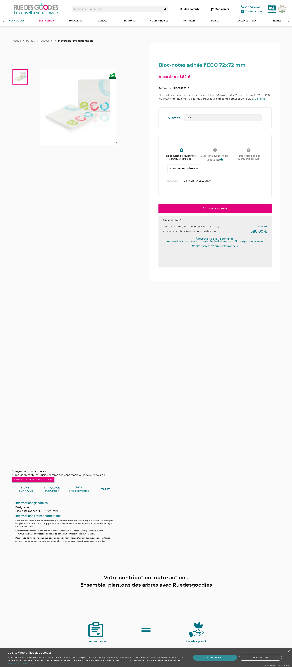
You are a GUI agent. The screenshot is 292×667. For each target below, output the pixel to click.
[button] (78, 107)
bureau (30, 41)
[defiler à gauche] (3, 21)
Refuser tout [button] (260, 657)
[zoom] (115, 141)
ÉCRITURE (129, 21)
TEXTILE (277, 21)
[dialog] (146, 657)
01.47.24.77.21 (252, 7)
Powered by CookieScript (277, 665)
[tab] (25, 489)
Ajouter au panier (215, 208)
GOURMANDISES (159, 21)
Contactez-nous (255, 11)
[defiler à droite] (289, 21)
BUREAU (102, 21)
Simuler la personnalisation (33, 480)
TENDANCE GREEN (246, 21)
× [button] (288, 651)
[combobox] (183, 168)
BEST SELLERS (46, 21)
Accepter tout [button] (215, 657)
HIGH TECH (189, 21)
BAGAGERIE (75, 21)
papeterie (47, 41)
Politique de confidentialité (20, 663)
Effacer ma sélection (197, 181)
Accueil (16, 41)
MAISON (215, 21)
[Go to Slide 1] (20, 77)
